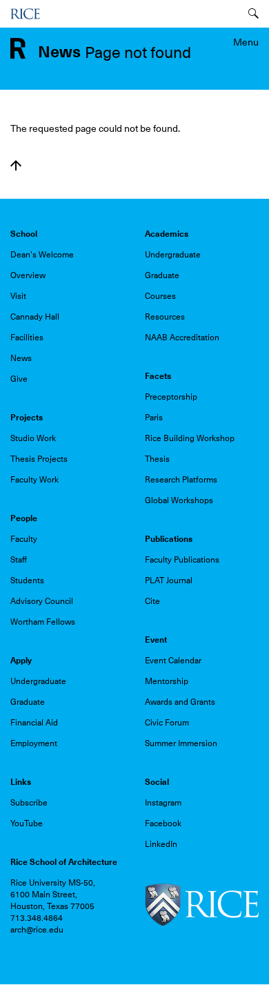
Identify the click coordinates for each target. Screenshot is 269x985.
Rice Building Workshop (190, 438)
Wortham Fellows (42, 621)
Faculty (23, 539)
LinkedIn (161, 844)
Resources (165, 316)
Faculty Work (34, 479)
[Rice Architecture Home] (18, 47)
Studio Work (33, 438)
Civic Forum (167, 722)
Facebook (163, 823)
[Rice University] (25, 14)
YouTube (26, 823)
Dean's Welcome (42, 254)
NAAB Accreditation (182, 337)
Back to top (15, 165)
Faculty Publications (182, 559)
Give (19, 378)
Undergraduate (173, 254)
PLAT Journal (168, 580)
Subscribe (29, 802)
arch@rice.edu (36, 929)
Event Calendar (173, 660)
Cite (152, 601)
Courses (160, 296)
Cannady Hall (34, 316)
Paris (154, 417)
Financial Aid (34, 722)
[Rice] (202, 904)
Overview (28, 275)
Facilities (26, 337)
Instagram (163, 802)
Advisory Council (41, 601)
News (21, 358)
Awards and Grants (180, 702)
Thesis (157, 459)
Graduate (162, 275)
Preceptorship (171, 396)
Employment (33, 743)
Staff (18, 559)
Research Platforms (181, 479)
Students (27, 580)
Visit (18, 296)
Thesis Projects (39, 459)
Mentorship (166, 681)
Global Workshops (179, 500)
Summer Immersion (181, 743)
